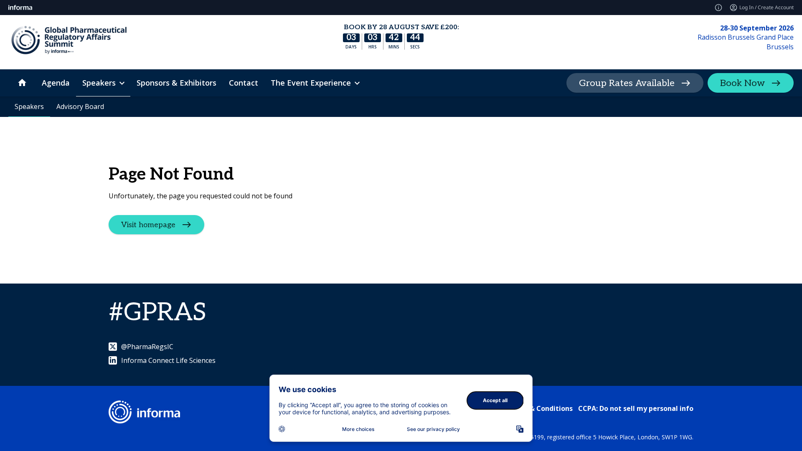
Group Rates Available (627, 83)
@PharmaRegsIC (147, 346)
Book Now (742, 83)
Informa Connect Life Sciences (168, 360)
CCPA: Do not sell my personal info (635, 408)
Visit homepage (148, 224)
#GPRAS (157, 313)
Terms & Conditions (539, 408)
